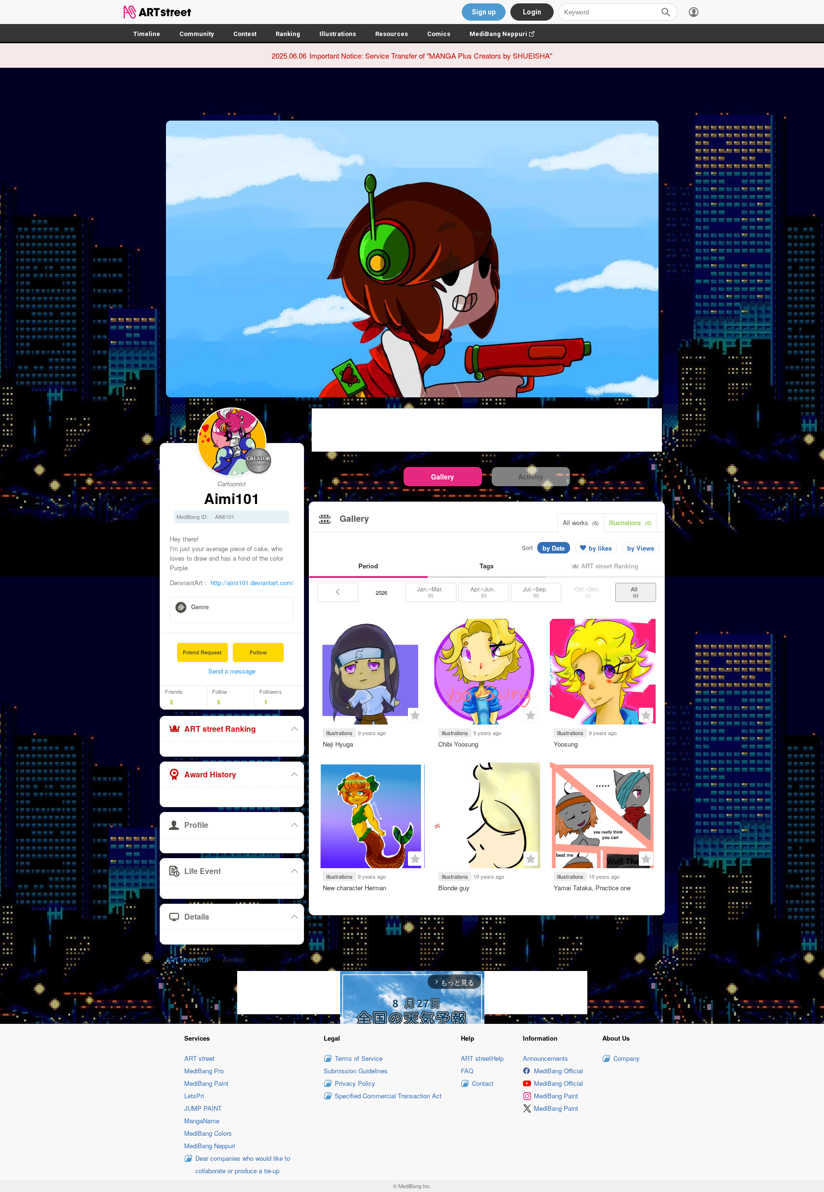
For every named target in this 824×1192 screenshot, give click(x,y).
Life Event (202, 870)
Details (196, 916)
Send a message (231, 671)
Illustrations (337, 33)
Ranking (288, 33)
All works (581, 522)
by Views (640, 548)
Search (666, 12)
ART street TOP (188, 959)
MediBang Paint (206, 1083)
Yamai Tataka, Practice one (592, 887)
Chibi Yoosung (458, 744)
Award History (210, 774)
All (635, 592)
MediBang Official (558, 1070)
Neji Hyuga (338, 744)
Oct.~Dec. (588, 592)
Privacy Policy (355, 1083)
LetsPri (194, 1095)
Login (532, 12)
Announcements (545, 1058)
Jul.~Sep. (536, 592)
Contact (483, 1083)
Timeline (146, 33)
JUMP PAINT (203, 1108)
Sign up (483, 12)
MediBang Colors (208, 1133)
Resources (391, 33)
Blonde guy (453, 887)
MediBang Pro (204, 1070)
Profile (196, 824)
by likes (600, 548)
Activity (530, 476)
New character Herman (354, 887)
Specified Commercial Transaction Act (388, 1095)
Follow (258, 652)
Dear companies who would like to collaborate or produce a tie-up (242, 1164)
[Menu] (693, 12)
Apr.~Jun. (483, 592)
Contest (244, 33)
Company (626, 1058)
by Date (554, 548)
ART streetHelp (482, 1058)
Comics (438, 33)
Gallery (442, 476)
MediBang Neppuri (506, 33)
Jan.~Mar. (430, 592)
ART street (199, 1058)
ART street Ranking (220, 728)
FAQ (467, 1070)
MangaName (201, 1120)
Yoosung (566, 744)
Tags (487, 565)
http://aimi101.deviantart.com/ (252, 582)
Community (196, 33)
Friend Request (202, 652)
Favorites (415, 715)
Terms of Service (358, 1058)
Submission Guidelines (356, 1070)
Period (368, 565)
